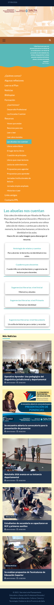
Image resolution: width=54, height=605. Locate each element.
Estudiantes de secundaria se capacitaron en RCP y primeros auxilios (26, 525)
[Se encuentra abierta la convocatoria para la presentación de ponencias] (27, 405)
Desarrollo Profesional (16, 109)
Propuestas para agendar (18, 169)
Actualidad (9, 419)
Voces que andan (14, 123)
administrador (11, 383)
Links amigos (11, 195)
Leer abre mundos (14, 137)
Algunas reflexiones (14, 80)
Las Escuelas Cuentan (16, 114)
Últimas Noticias (11, 370)
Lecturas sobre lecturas (17, 164)
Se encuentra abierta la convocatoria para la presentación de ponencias (25, 427)
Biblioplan (10, 95)
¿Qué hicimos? (13, 105)
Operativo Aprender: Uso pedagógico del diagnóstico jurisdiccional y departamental (25, 378)
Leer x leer (11, 132)
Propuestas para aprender (18, 173)
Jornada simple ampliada (17, 186)
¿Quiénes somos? (13, 75)
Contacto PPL (11, 200)
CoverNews (21, 601)
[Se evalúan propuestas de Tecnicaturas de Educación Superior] (27, 552)
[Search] (49, 40)
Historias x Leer (13, 190)
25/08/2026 (21, 383)
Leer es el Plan (11, 85)
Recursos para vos (15, 128)
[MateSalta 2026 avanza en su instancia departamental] (27, 454)
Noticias (9, 90)
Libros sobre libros (15, 146)
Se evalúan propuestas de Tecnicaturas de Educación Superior (24, 574)
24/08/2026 (21, 432)
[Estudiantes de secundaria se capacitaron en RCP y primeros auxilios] (27, 503)
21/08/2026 (21, 578)
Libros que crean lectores (18, 160)
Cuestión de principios (16, 155)
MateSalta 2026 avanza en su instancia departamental (23, 476)
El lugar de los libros (15, 150)
